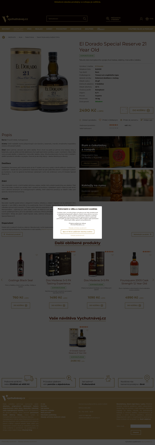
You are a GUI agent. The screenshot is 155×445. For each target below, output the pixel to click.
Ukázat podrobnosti (77, 235)
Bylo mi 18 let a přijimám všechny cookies (77, 232)
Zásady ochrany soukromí (77, 228)
